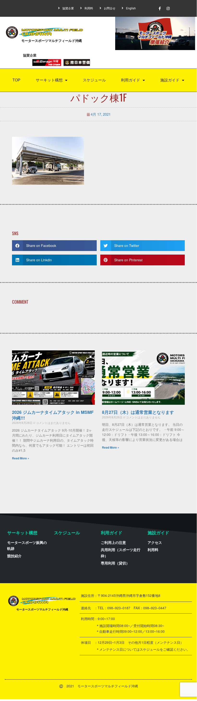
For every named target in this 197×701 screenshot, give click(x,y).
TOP (16, 80)
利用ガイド (130, 80)
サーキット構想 (49, 80)
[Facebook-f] (159, 8)
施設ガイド (169, 80)
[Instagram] (168, 8)
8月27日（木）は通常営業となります (138, 412)
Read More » (20, 458)
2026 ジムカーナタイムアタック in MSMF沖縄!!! (53, 415)
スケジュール (94, 80)
